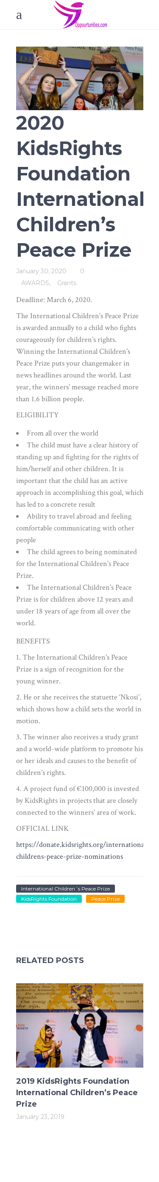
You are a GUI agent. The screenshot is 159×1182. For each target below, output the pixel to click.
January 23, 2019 (40, 1117)
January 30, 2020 (41, 271)
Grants (66, 283)
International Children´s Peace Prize (65, 888)
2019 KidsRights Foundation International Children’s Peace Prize (77, 1093)
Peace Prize (105, 899)
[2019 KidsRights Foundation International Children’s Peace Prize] (79, 1025)
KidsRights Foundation (49, 899)
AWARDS (35, 283)
